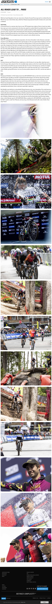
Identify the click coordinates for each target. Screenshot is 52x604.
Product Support (30, 572)
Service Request (30, 577)
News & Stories (6, 4)
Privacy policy (43, 598)
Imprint (49, 598)
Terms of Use (35, 598)
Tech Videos (29, 579)
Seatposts (4, 575)
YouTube (4, 586)
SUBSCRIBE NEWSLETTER (42, 588)
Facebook (4, 589)
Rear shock (4, 573)
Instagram (4, 587)
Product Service (30, 576)
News (3, 584)
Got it (44, 602)
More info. (23, 602)
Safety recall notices (31, 582)
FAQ (27, 573)
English (47, 1)
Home (2, 4)
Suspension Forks (6, 572)
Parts (3, 576)
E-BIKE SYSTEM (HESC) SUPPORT (33, 575)
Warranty (29, 580)
